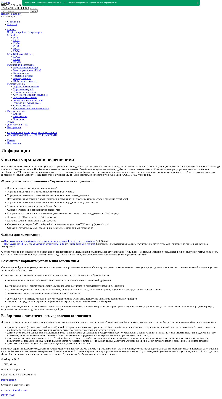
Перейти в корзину (11, 14)
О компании (13, 21)
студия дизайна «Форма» (14, 390)
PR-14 (16, 43)
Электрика (18, 119)
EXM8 (16, 59)
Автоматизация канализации (28, 100)
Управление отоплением (26, 86)
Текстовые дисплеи (23, 75)
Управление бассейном (25, 97)
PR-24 (16, 48)
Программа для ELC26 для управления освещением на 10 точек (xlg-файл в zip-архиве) (49, 244)
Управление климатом (24, 92)
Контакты (12, 24)
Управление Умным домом (27, 103)
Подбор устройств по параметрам (24, 32)
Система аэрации (22, 105)
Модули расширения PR (25, 67)
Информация (14, 143)
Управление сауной (23, 89)
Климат (17, 113)
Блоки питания (21, 73)
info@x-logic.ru (8, 379)
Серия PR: (12, 132)
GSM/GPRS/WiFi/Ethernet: (20, 135)
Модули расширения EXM (27, 70)
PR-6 (15, 37)
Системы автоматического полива (31, 108)
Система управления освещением (30, 94)
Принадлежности (22, 78)
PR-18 (16, 46)
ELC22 (16, 56)
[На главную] (5, 2)
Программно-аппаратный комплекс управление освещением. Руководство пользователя (49, 241)
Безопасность (20, 116)
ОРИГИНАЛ (8, 395)
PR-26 (16, 51)
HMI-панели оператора (25, 81)
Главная (11, 140)
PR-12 (16, 40)
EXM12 (17, 62)
